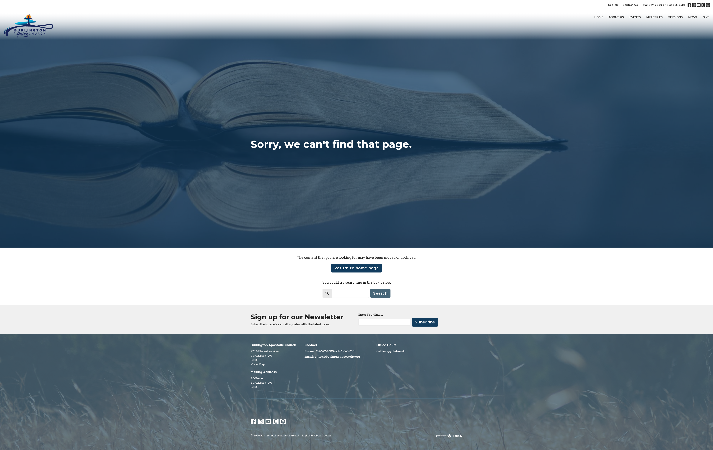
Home (598, 17)
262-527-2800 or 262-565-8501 (663, 4)
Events (635, 17)
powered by (447, 438)
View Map (258, 364)
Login (327, 435)
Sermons (675, 17)
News (692, 17)
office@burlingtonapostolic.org (337, 356)
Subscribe (425, 322)
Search (613, 4)
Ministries (654, 17)
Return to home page (356, 268)
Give (706, 17)
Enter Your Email (370, 314)
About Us (616, 17)
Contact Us (630, 4)
